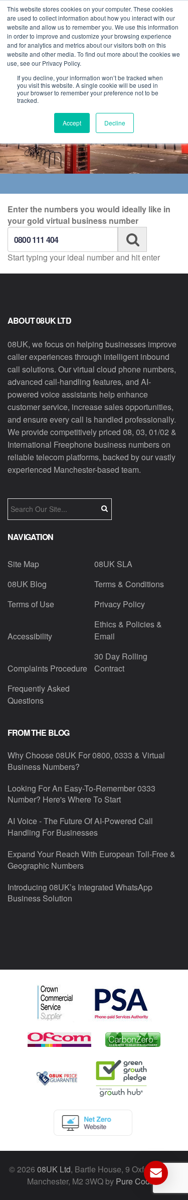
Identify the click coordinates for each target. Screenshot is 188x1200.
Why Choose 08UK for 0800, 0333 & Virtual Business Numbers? (86, 760)
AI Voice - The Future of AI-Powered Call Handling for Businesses (80, 826)
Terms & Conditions (129, 584)
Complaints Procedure (47, 668)
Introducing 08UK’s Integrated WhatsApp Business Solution (80, 892)
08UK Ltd (54, 1169)
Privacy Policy (119, 604)
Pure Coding (138, 1181)
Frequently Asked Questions (39, 694)
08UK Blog (27, 584)
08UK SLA (113, 564)
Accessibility (30, 636)
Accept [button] (72, 122)
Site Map (23, 564)
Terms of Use (31, 604)
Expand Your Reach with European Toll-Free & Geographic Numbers (91, 859)
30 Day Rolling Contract (120, 662)
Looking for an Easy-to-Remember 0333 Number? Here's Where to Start (81, 794)
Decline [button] (114, 122)
